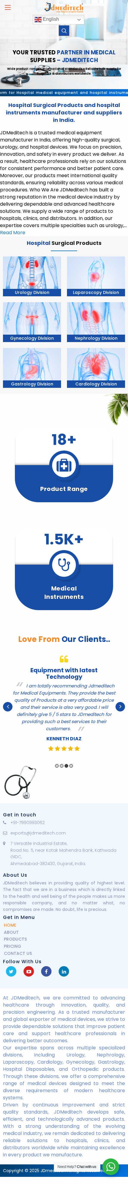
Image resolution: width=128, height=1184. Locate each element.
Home (10, 925)
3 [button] (66, 766)
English (50, 19)
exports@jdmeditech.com (38, 833)
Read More (12, 232)
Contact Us (18, 953)
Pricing (12, 946)
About (11, 932)
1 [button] (57, 766)
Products (15, 939)
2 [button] (61, 766)
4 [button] (71, 766)
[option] (64, 707)
